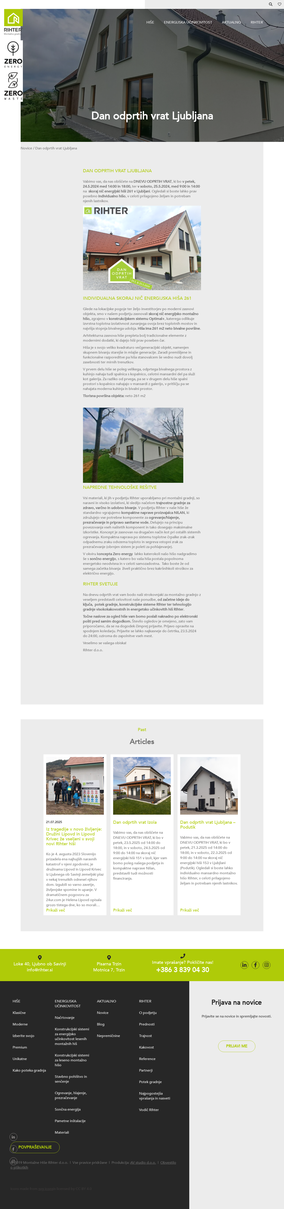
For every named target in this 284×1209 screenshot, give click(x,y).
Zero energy (123, 554)
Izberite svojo (23, 1035)
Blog (101, 1024)
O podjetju (148, 1012)
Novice (26, 148)
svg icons (45, 1188)
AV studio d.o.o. (143, 1162)
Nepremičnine (108, 1035)
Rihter (257, 22)
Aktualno (231, 22)
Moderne (20, 1024)
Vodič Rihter (149, 1109)
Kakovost (146, 1047)
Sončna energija (68, 1109)
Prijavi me (236, 1046)
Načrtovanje (65, 1017)
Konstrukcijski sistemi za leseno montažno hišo (72, 1060)
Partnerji (146, 1070)
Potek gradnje (150, 1082)
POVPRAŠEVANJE (35, 1147)
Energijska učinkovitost (188, 22)
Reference (147, 1058)
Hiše (150, 22)
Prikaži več (55, 910)
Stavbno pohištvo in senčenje (71, 1079)
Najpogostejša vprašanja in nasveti (154, 1096)
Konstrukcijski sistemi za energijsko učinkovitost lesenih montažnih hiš (72, 1036)
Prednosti (147, 1024)
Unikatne (20, 1058)
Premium (20, 1047)
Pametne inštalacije (70, 1121)
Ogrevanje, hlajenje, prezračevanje (71, 1095)
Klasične (19, 1012)
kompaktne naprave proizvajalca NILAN (153, 512)
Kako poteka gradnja (29, 1070)
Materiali (62, 1132)
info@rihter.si (40, 970)
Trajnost (145, 1035)
